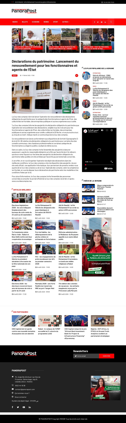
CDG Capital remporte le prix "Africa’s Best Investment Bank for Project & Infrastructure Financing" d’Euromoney (75, 333)
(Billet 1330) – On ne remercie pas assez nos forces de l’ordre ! (62, 48)
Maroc (15, 22)
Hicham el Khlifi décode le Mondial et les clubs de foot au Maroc (105, 199)
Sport (55, 22)
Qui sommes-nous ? (22, 393)
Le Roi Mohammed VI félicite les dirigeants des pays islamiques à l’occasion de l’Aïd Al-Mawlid (45, 210)
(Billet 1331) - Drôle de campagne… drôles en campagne (28, 48)
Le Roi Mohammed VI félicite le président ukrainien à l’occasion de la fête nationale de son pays (21, 261)
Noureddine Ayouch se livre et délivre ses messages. (105, 209)
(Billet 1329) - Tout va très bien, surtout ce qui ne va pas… (96, 48)
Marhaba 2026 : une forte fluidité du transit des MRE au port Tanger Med (45, 285)
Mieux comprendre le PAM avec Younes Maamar (105, 187)
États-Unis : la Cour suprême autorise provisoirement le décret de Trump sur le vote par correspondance (102, 118)
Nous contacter (20, 397)
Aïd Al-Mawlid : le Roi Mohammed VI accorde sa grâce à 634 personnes (35, 2)
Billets (25, 22)
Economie (35, 22)
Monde (46, 22)
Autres (65, 22)
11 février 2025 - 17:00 (28, 75)
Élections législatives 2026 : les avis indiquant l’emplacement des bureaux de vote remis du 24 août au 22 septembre (22, 210)
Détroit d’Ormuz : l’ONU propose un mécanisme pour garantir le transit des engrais (103, 77)
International (97, 73)
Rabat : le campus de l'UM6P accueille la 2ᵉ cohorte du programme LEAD (49, 331)
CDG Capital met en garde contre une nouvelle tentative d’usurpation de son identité (23, 331)
